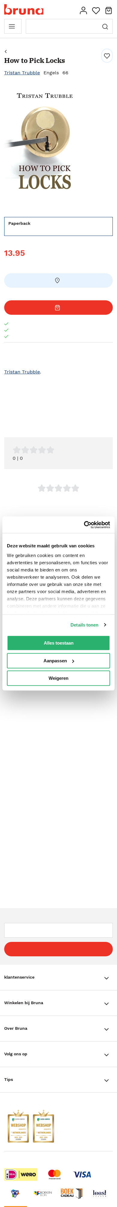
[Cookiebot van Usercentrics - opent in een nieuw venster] (84, 525)
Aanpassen (55, 660)
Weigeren (58, 678)
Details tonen (84, 624)
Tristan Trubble (22, 73)
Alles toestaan (59, 642)
